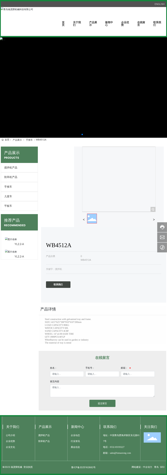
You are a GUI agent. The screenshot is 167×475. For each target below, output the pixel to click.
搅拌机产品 (10, 167)
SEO (162, 467)
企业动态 (75, 435)
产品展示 (17, 139)
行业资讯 (75, 441)
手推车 (29, 139)
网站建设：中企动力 (142, 467)
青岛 (156, 467)
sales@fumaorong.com (120, 453)
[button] (82, 134)
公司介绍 (10, 435)
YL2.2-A (19, 244)
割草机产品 (10, 177)
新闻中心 (77, 427)
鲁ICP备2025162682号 (83, 467)
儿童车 (8, 196)
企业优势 (10, 441)
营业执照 (28, 467)
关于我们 (12, 427)
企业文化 (10, 447)
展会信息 (75, 447)
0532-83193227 (117, 447)
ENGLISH (160, 4)
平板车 (8, 205)
